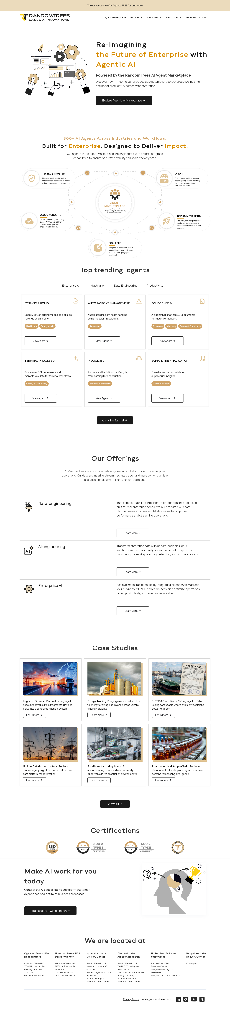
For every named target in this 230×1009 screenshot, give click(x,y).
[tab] (73, 285)
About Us (191, 17)
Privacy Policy (131, 999)
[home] (45, 17)
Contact (204, 17)
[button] (136, 17)
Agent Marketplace (115, 17)
